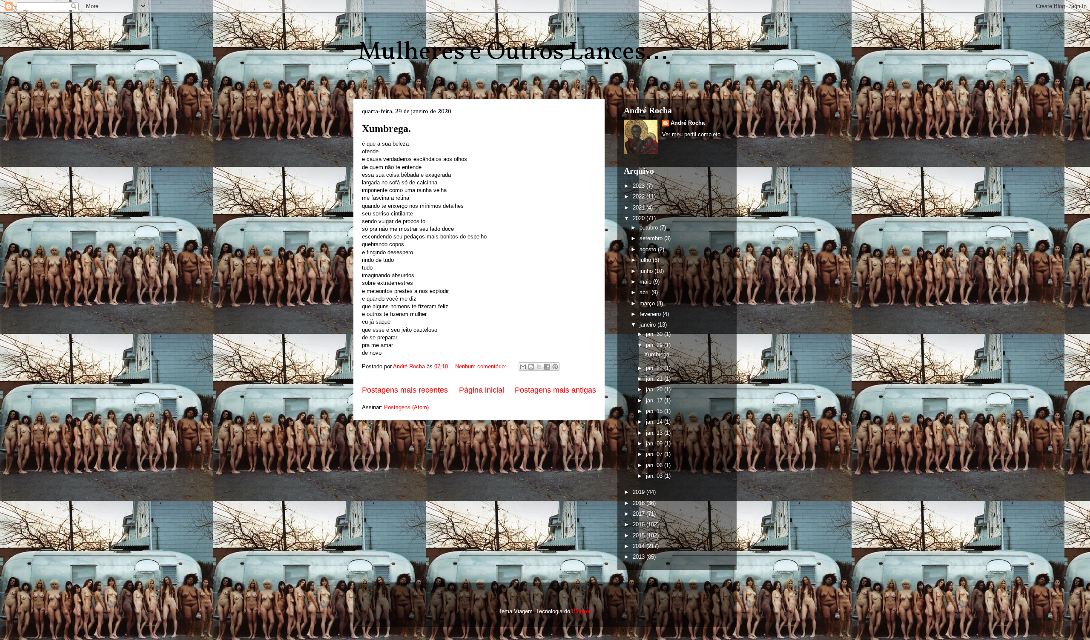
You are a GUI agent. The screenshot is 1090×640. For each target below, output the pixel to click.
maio (646, 281)
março (648, 303)
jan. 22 (655, 368)
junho (647, 271)
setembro (652, 238)
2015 (639, 535)
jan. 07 (655, 454)
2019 (639, 492)
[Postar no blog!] (531, 366)
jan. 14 (655, 422)
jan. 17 (655, 400)
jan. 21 (655, 379)
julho (646, 260)
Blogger (581, 611)
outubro (650, 227)
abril (645, 292)
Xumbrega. (386, 128)
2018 (639, 503)
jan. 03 (655, 476)
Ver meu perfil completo (691, 134)
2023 (639, 186)
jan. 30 (655, 334)
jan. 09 (655, 443)
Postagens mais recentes (405, 390)
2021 (639, 207)
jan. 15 (655, 411)
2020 (639, 218)
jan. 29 (655, 345)
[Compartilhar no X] (539, 366)
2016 (639, 524)
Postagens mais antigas (555, 390)
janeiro (648, 324)
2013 (639, 557)
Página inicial (481, 390)
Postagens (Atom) (406, 407)
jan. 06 (655, 465)
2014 (639, 546)
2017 (639, 514)
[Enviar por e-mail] (523, 366)
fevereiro (651, 314)
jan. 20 (655, 389)
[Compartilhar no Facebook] (547, 366)
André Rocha (688, 123)
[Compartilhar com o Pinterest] (555, 366)
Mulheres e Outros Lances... (513, 52)
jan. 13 (655, 433)
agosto (649, 249)
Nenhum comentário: (481, 366)
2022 (639, 196)
